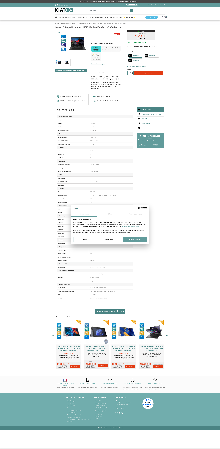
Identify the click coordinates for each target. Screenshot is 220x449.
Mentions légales (71, 412)
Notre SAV (97, 401)
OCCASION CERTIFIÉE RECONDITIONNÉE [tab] (151, 114)
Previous (53, 336)
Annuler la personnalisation (137, 66)
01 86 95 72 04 (133, 5)
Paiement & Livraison (100, 403)
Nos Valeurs (70, 403)
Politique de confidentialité (73, 417)
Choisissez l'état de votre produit (103, 44)
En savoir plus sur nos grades (98, 64)
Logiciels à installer (100, 405)
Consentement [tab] (84, 214)
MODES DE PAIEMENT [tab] (147, 128)
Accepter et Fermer (135, 239)
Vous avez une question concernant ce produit (148, 140)
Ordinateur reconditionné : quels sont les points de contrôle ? (79, 420)
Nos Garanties (71, 405)
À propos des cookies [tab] (135, 214)
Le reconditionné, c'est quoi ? (74, 410)
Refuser (85, 239)
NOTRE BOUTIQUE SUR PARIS (132, 1)
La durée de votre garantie (136, 52)
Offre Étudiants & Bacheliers (102, 408)
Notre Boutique (71, 401)
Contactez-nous (99, 414)
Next (167, 336)
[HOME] (56, 17)
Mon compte (98, 416)
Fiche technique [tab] (146, 109)
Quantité (129, 69)
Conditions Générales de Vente (75, 415)
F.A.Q (96, 419)
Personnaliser (109, 239)
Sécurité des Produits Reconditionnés (100, 411)
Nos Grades (70, 408)
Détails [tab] (110, 214)
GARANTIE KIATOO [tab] (146, 123)
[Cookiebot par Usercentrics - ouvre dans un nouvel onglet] (139, 208)
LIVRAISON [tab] (144, 118)
